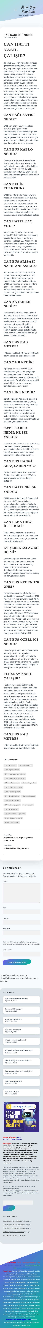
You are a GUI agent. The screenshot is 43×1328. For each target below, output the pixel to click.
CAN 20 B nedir (10, 765)
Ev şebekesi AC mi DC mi (13, 818)
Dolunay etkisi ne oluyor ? (13, 1009)
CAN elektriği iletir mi (12, 796)
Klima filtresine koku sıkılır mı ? (15, 1040)
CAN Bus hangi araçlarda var (14, 778)
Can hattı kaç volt (29, 796)
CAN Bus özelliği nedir (12, 792)
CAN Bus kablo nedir (12, 783)
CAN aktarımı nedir (25, 765)
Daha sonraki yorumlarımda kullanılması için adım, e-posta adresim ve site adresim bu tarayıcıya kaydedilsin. (21, 943)
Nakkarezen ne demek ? (13, 1081)
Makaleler (13, 759)
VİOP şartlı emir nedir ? (13, 1030)
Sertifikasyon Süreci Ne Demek (13, 1228)
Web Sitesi (6, 929)
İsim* (4, 908)
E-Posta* (6, 918)
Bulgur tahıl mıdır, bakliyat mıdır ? (16, 998)
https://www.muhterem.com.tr (13, 975)
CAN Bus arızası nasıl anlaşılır (15, 774)
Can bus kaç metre (29, 783)
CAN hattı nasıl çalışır (12, 800)
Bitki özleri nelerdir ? (12, 1092)
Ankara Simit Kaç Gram (10, 1235)
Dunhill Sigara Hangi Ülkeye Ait (13, 1221)
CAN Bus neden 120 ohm (13, 787)
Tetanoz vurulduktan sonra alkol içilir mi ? (19, 1071)
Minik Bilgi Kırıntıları (28, 9)
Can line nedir (28, 805)
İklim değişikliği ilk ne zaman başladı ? (18, 1061)
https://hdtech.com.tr (9, 978)
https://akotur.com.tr (29, 978)
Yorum (5, 881)
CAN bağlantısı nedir (12, 770)
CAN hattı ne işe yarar (12, 805)
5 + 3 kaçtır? (7, 950)
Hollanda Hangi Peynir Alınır (16, 848)
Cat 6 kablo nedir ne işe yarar (14, 814)
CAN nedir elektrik (11, 809)
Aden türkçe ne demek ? (13, 1019)
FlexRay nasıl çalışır (11, 822)
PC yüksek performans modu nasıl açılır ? (19, 1050)
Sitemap (3, 981)
